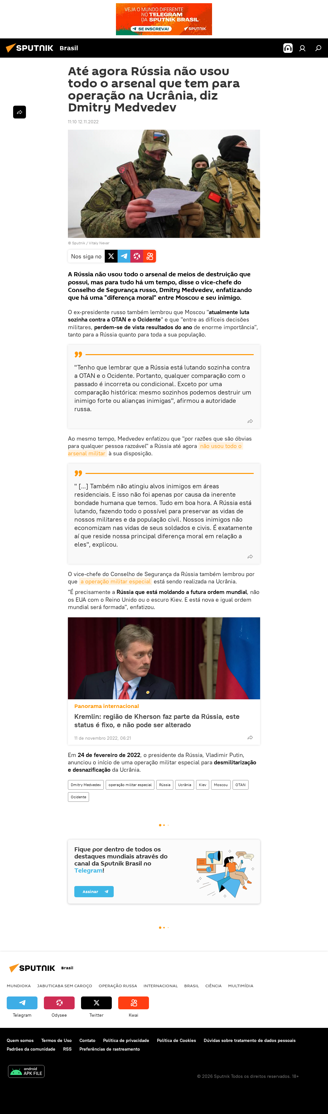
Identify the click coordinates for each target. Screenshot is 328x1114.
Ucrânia (184, 784)
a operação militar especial (116, 581)
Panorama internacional (106, 706)
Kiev (202, 784)
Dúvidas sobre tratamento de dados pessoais (250, 1040)
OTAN (240, 784)
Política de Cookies (176, 1040)
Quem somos (20, 1040)
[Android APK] (26, 1072)
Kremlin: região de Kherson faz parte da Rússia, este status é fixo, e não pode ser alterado (157, 720)
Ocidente (78, 796)
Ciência (213, 985)
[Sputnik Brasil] (31, 53)
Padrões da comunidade (31, 1049)
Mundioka (19, 985)
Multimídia (240, 985)
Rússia (164, 784)
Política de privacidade (126, 1040)
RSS (67, 1049)
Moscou (221, 784)
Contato (87, 1040)
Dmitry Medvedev (86, 784)
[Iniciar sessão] (302, 48)
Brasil (191, 985)
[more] (250, 421)
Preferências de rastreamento (109, 1049)
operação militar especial (130, 784)
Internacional (161, 985)
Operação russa (118, 985)
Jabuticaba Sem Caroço (64, 985)
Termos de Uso (56, 1040)
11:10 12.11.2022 (83, 122)
